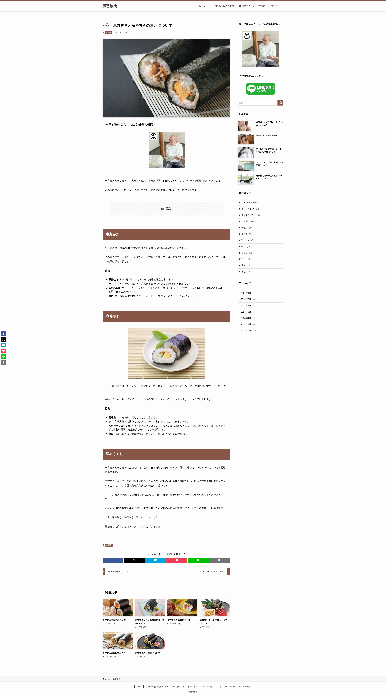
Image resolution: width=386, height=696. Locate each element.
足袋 (245, 265)
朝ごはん (247, 240)
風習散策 (110, 6)
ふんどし (248, 221)
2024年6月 (248, 305)
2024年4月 (248, 318)
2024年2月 (248, 324)
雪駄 (245, 271)
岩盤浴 (246, 227)
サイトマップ (244, 686)
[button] (113, 560)
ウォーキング (250, 209)
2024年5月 (248, 312)
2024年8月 (247, 293)
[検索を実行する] (280, 103)
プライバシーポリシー (225, 686)
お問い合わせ (206, 686)
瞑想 (245, 246)
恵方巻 (108, 32)
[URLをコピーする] (219, 560)
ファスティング (250, 215)
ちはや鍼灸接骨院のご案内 (157, 686)
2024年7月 (248, 299)
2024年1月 (248, 330)
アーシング (249, 202)
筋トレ (246, 253)
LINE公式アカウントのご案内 (185, 686)
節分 (245, 259)
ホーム (139, 686)
